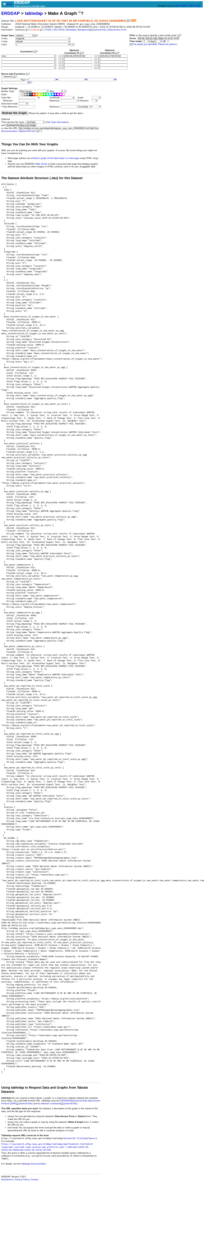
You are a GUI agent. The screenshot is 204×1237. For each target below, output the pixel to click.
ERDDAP (10, 13)
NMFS (184, 6)
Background (84, 30)
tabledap (34, 13)
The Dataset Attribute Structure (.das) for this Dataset (42, 178)
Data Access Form (117, 30)
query (92, 1138)
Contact (34, 1179)
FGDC (48, 30)
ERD (198, 6)
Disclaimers (7, 1179)
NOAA (178, 6)
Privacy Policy (22, 1179)
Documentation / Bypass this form (19, 131)
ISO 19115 (59, 30)
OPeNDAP (65, 1100)
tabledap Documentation (33, 1164)
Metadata (71, 30)
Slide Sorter (41, 164)
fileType (81, 1138)
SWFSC (191, 6)
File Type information (57, 122)
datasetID (69, 1138)
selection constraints (50, 1103)
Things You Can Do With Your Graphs (29, 144)
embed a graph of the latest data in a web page (55, 158)
